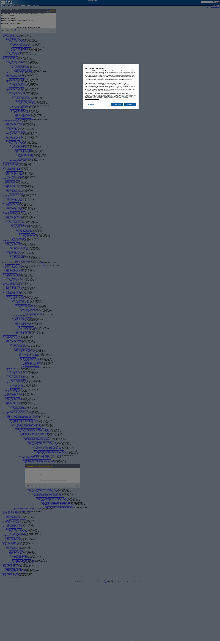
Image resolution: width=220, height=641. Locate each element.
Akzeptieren (130, 104)
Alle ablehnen (117, 104)
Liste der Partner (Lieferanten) (92, 98)
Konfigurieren (91, 104)
